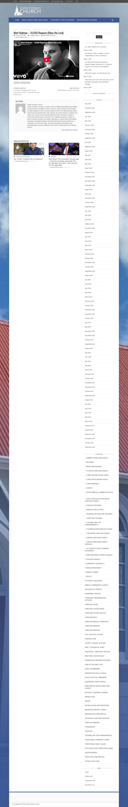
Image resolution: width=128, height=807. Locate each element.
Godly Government (92, 669)
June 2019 (88, 241)
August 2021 (89, 189)
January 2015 (89, 378)
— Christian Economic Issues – (97, 479)
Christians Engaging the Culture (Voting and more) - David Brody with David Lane (27, 92)
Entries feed (88, 776)
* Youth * (88, 576)
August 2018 (89, 275)
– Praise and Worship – (93, 466)
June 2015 (88, 357)
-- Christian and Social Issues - (22, 156)
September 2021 (90, 185)
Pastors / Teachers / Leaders (96, 692)
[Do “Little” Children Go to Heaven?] (29, 149)
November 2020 (90, 198)
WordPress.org (89, 785)
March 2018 (88, 297)
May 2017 (88, 327)
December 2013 (90, 434)
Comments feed (90, 780)
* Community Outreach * (95, 563)
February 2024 (89, 125)
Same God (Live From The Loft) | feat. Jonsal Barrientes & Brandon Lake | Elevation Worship (99, 82)
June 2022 (88, 159)
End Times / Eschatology (94, 656)
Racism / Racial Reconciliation (97, 705)
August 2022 (89, 151)
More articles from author (69, 130)
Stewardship (90, 727)
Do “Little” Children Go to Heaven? (28, 159)
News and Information (57, 1)
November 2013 (90, 438)
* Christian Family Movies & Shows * (99, 555)
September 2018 (90, 271)
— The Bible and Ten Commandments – (93, 524)
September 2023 (90, 138)
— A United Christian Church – (97, 471)
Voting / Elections (92, 761)
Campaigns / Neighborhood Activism (95, 599)
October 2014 (89, 391)
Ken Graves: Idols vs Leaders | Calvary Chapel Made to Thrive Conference (97, 54)
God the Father (25, 82)
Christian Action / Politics (95, 613)
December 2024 (90, 108)
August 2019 (89, 232)
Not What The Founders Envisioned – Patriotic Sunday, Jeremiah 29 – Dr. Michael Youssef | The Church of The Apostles (64, 162)
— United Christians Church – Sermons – (96, 543)
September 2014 (90, 395)
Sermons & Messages (25, 1)
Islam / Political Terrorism (95, 677)
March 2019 (88, 249)
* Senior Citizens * (92, 572)
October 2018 (89, 267)
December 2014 (90, 382)
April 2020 (88, 219)
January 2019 (89, 258)
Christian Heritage (92, 630)
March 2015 (88, 370)
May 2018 (88, 288)
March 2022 (88, 168)
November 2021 (90, 181)
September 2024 (90, 112)
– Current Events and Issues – (97, 458)
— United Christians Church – (96, 537)
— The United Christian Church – (98, 533)
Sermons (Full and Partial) (95, 714)
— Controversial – (92, 484)
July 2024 (88, 116)
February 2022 (89, 172)
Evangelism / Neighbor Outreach (98, 660)
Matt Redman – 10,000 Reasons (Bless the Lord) (38, 33)
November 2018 (90, 262)
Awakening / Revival (93, 593)
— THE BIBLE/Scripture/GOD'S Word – (99, 529)
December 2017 (90, 310)
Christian (16, 82)
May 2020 (88, 215)
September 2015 (90, 344)
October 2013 (89, 443)
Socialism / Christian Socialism (97, 718)
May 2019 (88, 245)
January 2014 (89, 430)
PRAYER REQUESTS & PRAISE (87, 20)
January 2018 (89, 305)
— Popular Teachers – (93, 505)
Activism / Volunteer (93, 581)
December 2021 (90, 176)
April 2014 (88, 417)
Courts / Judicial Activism (95, 643)
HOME (17, 20)
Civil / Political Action (94, 634)
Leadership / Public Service (95, 682)
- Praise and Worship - (25, 29)
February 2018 (89, 301)
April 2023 (88, 142)
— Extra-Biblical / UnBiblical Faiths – (99, 493)
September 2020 (90, 207)
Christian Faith (91, 617)
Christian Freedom (92, 626)
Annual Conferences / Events (96, 585)
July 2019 (88, 237)
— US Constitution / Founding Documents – (97, 550)
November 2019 (90, 228)
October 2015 (89, 340)
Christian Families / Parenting (96, 621)
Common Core (90, 639)
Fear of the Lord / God (94, 664)
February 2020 (89, 224)
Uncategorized (91, 752)
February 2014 (89, 425)
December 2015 (90, 331)
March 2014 (88, 421)
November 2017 (90, 314)
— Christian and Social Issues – (97, 475)
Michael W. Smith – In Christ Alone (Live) (97, 73)
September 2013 (90, 447)
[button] (112, 20)
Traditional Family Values (95, 744)
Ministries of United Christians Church (97, 687)
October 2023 (89, 134)
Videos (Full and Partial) (49, 35)
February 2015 (89, 374)
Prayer (87, 701)
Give (77, 1)
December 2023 (90, 129)
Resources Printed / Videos (95, 710)
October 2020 (89, 202)
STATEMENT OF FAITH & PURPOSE (62, 20)
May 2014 (88, 413)
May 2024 (88, 121)
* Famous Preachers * (93, 568)
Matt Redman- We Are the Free (68, 90)
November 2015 (90, 335)
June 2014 (88, 408)
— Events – (89, 488)
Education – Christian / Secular (97, 651)
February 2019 (89, 254)
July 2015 (88, 352)
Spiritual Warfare (92, 722)
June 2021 (88, 194)
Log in (87, 772)
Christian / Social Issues (94, 609)
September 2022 (90, 146)
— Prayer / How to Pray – (95, 509)
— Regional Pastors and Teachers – (99, 514)
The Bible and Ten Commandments (98, 735)
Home (15, 1)
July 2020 (88, 211)
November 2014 (90, 387)
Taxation (88, 731)
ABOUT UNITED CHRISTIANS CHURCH (35, 20)
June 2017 (88, 322)
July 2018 (88, 279)
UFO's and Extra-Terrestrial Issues (99, 748)
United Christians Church (21, 37)
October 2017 (89, 318)
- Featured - (53, 156)
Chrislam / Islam (91, 604)
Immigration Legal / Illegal (95, 673)
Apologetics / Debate (93, 589)
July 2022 (88, 155)
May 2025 (88, 104)
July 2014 (88, 404)
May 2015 (88, 361)
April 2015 (88, 365)
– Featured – (90, 462)
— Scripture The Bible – (94, 518)
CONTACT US (19, 25)
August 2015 (89, 348)
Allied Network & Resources (41, 1)
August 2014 (89, 400)
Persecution (90, 697)
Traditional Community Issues (97, 740)
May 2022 (88, 164)
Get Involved (69, 1)
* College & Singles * (34, 35)
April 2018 (88, 292)
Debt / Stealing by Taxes (94, 647)
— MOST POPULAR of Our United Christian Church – (97, 500)
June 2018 (88, 284)
